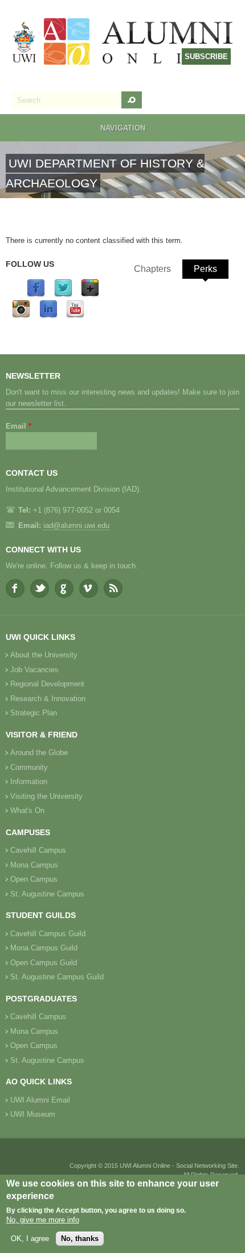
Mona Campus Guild (43, 948)
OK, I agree (30, 1238)
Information (28, 781)
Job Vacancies (34, 669)
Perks (205, 269)
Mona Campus (34, 865)
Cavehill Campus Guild (47, 933)
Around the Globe (39, 752)
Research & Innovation (47, 698)
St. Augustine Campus (47, 894)
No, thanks (80, 1238)
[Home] (123, 42)
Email (18, 426)
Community (29, 767)
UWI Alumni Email (40, 1100)
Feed (113, 588)
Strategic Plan (33, 713)
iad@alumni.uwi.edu (76, 525)
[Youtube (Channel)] (75, 316)
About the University (43, 655)
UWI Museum (32, 1114)
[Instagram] (21, 316)
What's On (27, 810)
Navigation (122, 128)
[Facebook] (36, 295)
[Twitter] (63, 295)
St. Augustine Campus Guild (57, 977)
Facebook (15, 588)
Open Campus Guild (43, 962)
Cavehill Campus (38, 850)
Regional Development (47, 684)
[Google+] (90, 295)
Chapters (152, 269)
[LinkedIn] (48, 316)
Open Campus (34, 879)
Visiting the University (46, 796)
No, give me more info (42, 1220)
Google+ (64, 588)
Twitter (39, 588)
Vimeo (88, 588)
